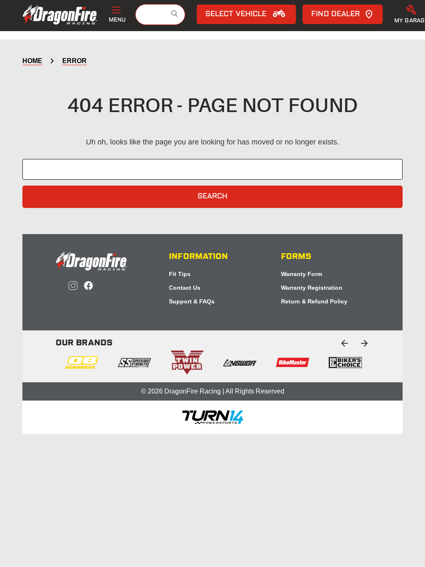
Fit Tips (180, 274)
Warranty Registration (311, 287)
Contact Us (184, 287)
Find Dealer (335, 14)
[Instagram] (73, 286)
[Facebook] (88, 286)
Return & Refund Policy (314, 301)
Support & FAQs (192, 301)
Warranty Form (301, 274)
